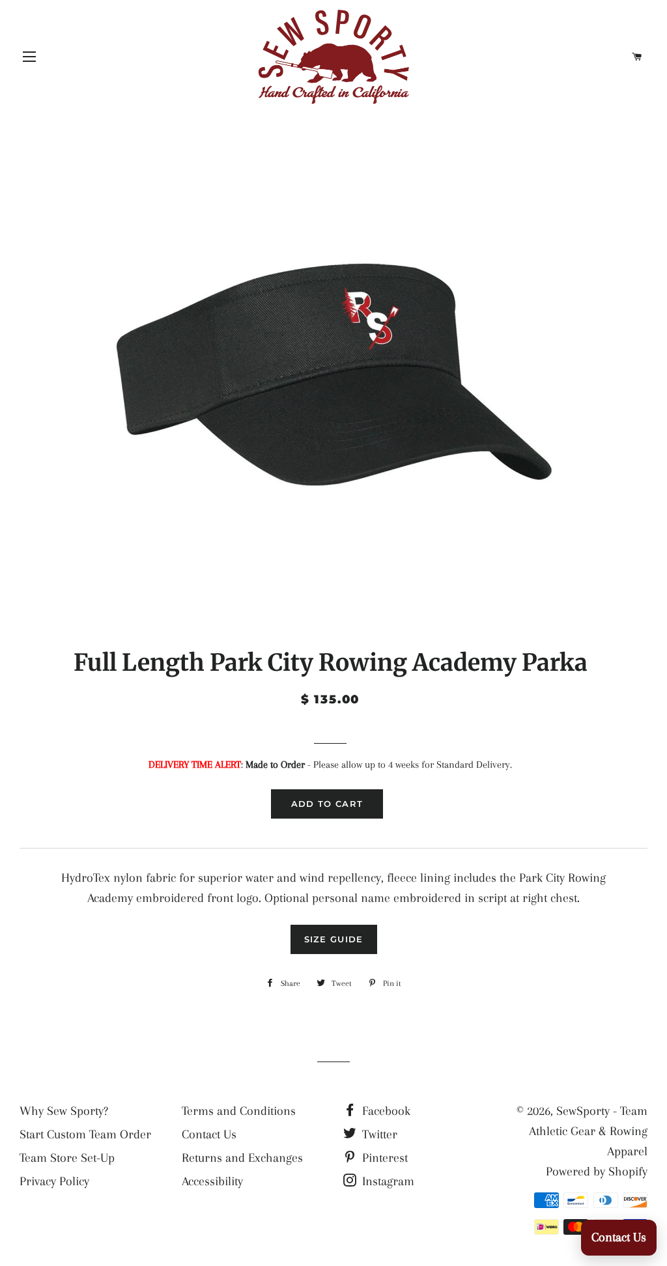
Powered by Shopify (596, 1171)
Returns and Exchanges (242, 1158)
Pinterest (383, 1158)
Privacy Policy (54, 1181)
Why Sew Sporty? (64, 1111)
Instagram (386, 1181)
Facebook (384, 1111)
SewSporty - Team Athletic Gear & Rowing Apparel (588, 1131)
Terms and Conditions (239, 1111)
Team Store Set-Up (67, 1158)
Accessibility (212, 1181)
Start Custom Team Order (85, 1134)
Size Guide (333, 939)
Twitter (378, 1134)
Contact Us (209, 1134)
